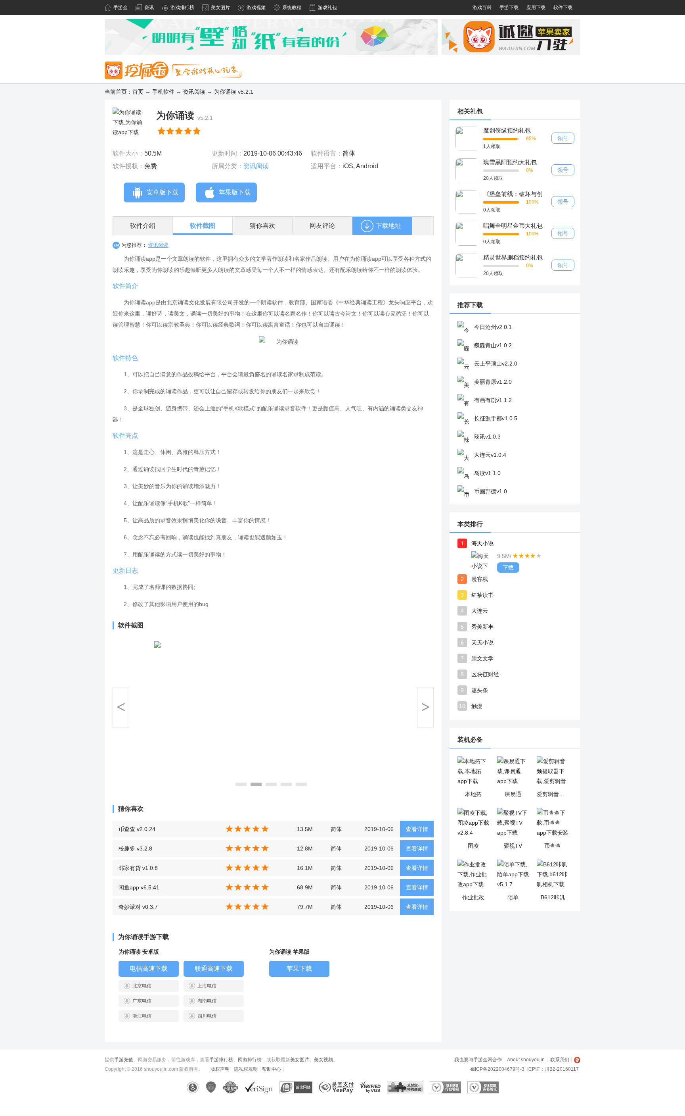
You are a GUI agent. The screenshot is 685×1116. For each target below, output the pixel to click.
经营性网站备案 (211, 1087)
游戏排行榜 (182, 7)
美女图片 (220, 7)
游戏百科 (482, 7)
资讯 (149, 7)
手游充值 (123, 1059)
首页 (138, 92)
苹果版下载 (235, 192)
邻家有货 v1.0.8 (138, 868)
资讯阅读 (194, 92)
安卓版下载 (162, 192)
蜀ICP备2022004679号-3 (497, 1069)
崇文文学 (482, 658)
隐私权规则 (246, 1069)
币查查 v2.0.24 (137, 829)
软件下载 (562, 7)
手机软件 (163, 92)
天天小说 (482, 642)
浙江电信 (141, 1016)
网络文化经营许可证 (192, 1087)
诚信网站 (295, 1087)
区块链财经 (485, 674)
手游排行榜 (221, 1059)
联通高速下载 (214, 968)
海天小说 (482, 543)
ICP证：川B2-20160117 (553, 1069)
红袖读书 (482, 595)
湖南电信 (206, 1001)
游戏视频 (256, 7)
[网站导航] (577, 1059)
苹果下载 (299, 968)
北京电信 (141, 986)
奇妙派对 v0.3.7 (138, 907)
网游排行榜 (250, 1059)
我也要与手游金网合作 (478, 1059)
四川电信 (206, 1016)
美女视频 (323, 1059)
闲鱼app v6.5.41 (139, 887)
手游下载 (509, 7)
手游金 (120, 7)
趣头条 (479, 690)
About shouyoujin (526, 1059)
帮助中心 (271, 1069)
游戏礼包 (327, 7)
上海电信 (206, 986)
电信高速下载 (149, 968)
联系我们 (559, 1059)
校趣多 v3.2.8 (135, 848)
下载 (508, 567)
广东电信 (141, 1001)
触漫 (476, 706)
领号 (562, 138)
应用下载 (535, 7)
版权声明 (220, 1069)
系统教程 (291, 7)
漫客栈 (479, 579)
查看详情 (417, 829)
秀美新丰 (482, 626)
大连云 (479, 611)
